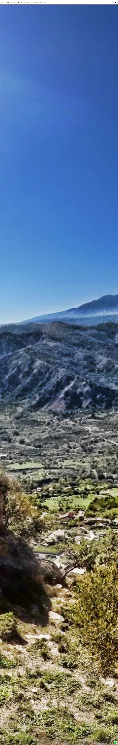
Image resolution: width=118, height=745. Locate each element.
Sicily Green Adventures (12, 2)
